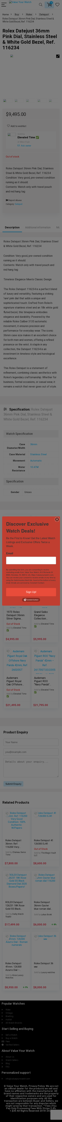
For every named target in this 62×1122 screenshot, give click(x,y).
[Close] (57, 519)
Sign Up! (31, 592)
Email (9, 553)
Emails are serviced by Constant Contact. (28, 582)
